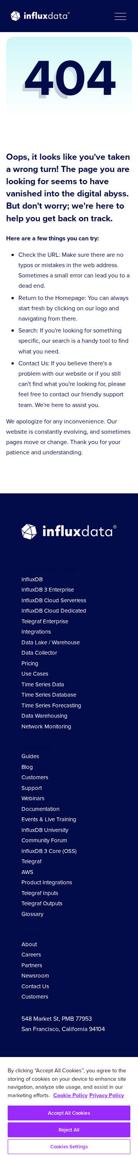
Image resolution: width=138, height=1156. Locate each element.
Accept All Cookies (69, 1113)
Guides (30, 756)
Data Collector (39, 653)
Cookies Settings (69, 1146)
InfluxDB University (44, 830)
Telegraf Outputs (41, 903)
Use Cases (34, 674)
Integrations (36, 631)
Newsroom (35, 975)
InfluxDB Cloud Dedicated (53, 610)
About (29, 944)
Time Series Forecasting (51, 705)
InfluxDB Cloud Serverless (53, 600)
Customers (34, 777)
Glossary (32, 914)
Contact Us (35, 986)
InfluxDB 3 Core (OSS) (49, 851)
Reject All (69, 1129)
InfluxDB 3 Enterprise (47, 589)
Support (31, 788)
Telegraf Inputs (39, 893)
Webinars (32, 798)
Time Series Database (48, 695)
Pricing (29, 663)
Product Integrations (46, 882)
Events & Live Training (48, 819)
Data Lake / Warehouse (50, 642)
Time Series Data (42, 684)
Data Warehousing (44, 716)
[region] (69, 1106)
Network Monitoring (46, 726)
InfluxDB (32, 579)
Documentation (40, 809)
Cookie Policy (70, 1095)
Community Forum (44, 840)
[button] (120, 16)
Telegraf (31, 861)
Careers (31, 954)
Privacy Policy (106, 1095)
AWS (27, 872)
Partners (31, 965)
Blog (27, 767)
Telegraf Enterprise (44, 621)
